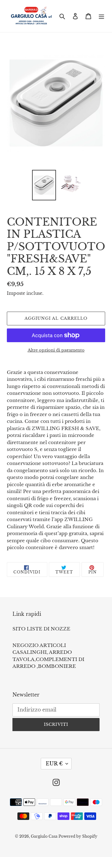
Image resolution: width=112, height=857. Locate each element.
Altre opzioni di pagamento (56, 350)
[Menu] (101, 16)
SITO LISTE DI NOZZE (41, 629)
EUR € (54, 763)
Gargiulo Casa (44, 836)
